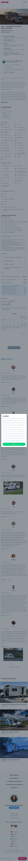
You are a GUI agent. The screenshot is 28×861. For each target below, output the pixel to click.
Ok (14, 444)
